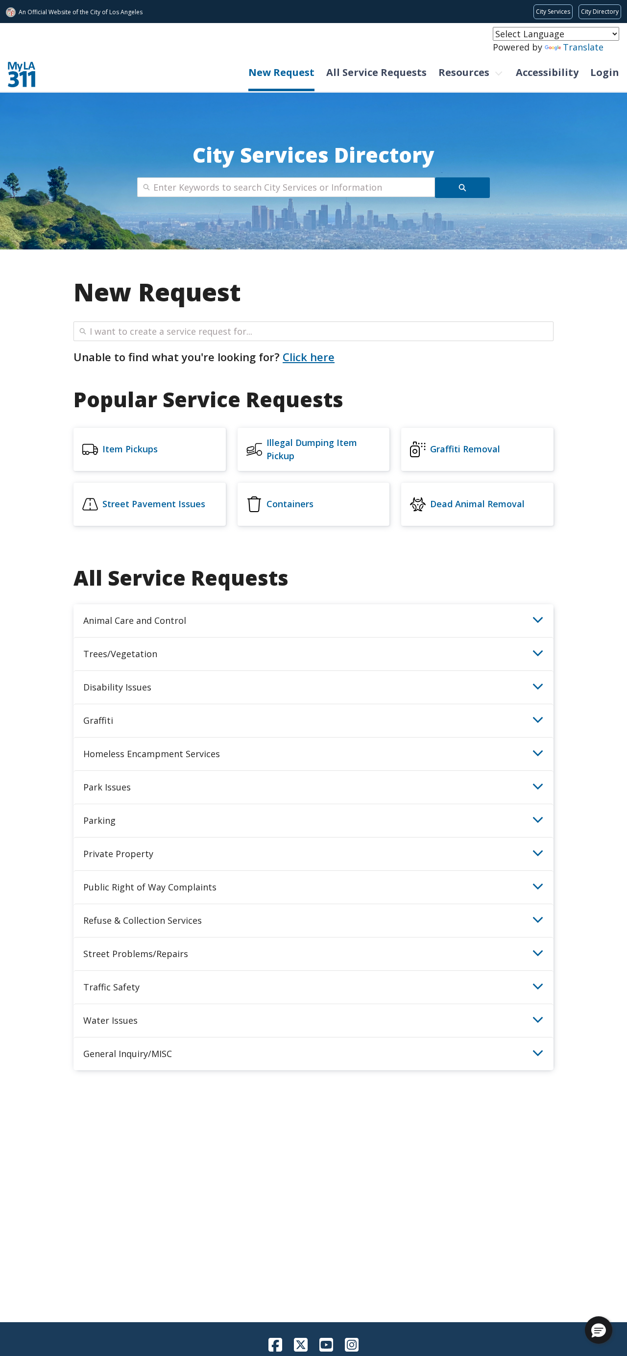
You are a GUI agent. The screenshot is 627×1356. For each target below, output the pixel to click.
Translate (583, 47)
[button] (598, 1330)
